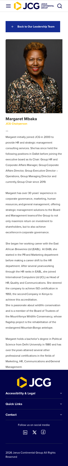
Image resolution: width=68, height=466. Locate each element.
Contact (11, 414)
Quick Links (14, 404)
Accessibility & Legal (20, 393)
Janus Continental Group (28, 453)
